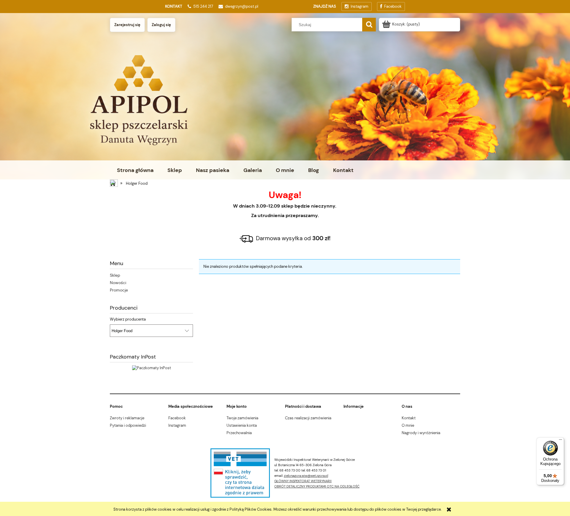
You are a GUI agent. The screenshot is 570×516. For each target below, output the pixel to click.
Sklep (115, 275)
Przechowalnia (239, 432)
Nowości (118, 282)
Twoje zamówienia (242, 418)
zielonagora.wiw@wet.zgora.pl (306, 476)
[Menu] (560, 441)
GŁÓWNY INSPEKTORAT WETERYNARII (303, 481)
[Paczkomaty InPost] (151, 367)
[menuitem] (135, 170)
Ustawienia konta (242, 425)
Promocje (119, 290)
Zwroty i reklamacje (127, 418)
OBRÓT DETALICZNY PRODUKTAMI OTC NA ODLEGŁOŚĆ (317, 486)
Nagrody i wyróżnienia (421, 432)
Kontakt (409, 418)
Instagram (177, 425)
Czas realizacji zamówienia (308, 418)
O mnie (408, 425)
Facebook (177, 418)
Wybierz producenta (128, 319)
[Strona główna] (114, 183)
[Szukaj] (369, 24)
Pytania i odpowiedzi (128, 425)
